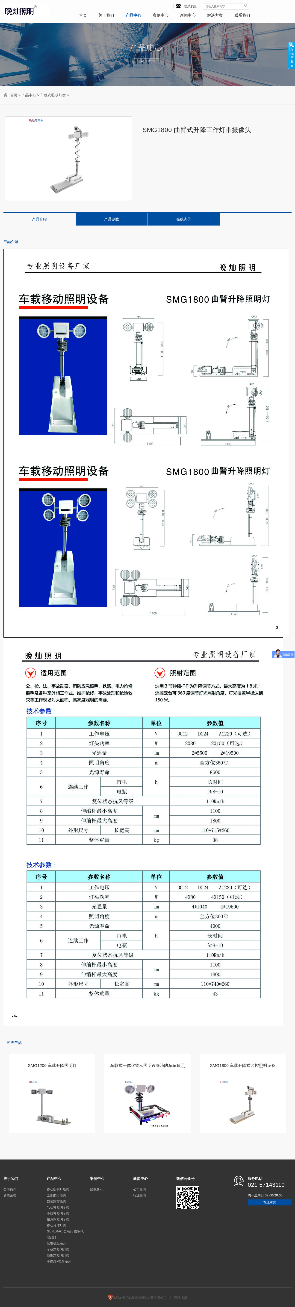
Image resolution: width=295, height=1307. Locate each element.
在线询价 (183, 219)
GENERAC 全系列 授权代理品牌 (65, 1234)
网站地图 (180, 1297)
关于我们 (106, 15)
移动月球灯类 (56, 1225)
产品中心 (133, 15)
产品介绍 (39, 219)
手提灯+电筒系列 (59, 1261)
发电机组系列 (56, 1243)
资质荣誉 (9, 1195)
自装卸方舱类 (56, 1201)
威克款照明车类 (58, 1219)
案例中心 (160, 15)
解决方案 (215, 15)
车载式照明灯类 (53, 95)
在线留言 (269, 1202)
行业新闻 (139, 1195)
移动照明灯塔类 (58, 1189)
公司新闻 (139, 1189)
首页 (83, 15)
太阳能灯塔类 (56, 1195)
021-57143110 (266, 1185)
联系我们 (191, 6)
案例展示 (96, 1189)
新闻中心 (188, 15)
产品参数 (111, 219)
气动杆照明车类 (58, 1207)
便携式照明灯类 (58, 1255)
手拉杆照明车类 (58, 1213)
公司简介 (9, 1189)
